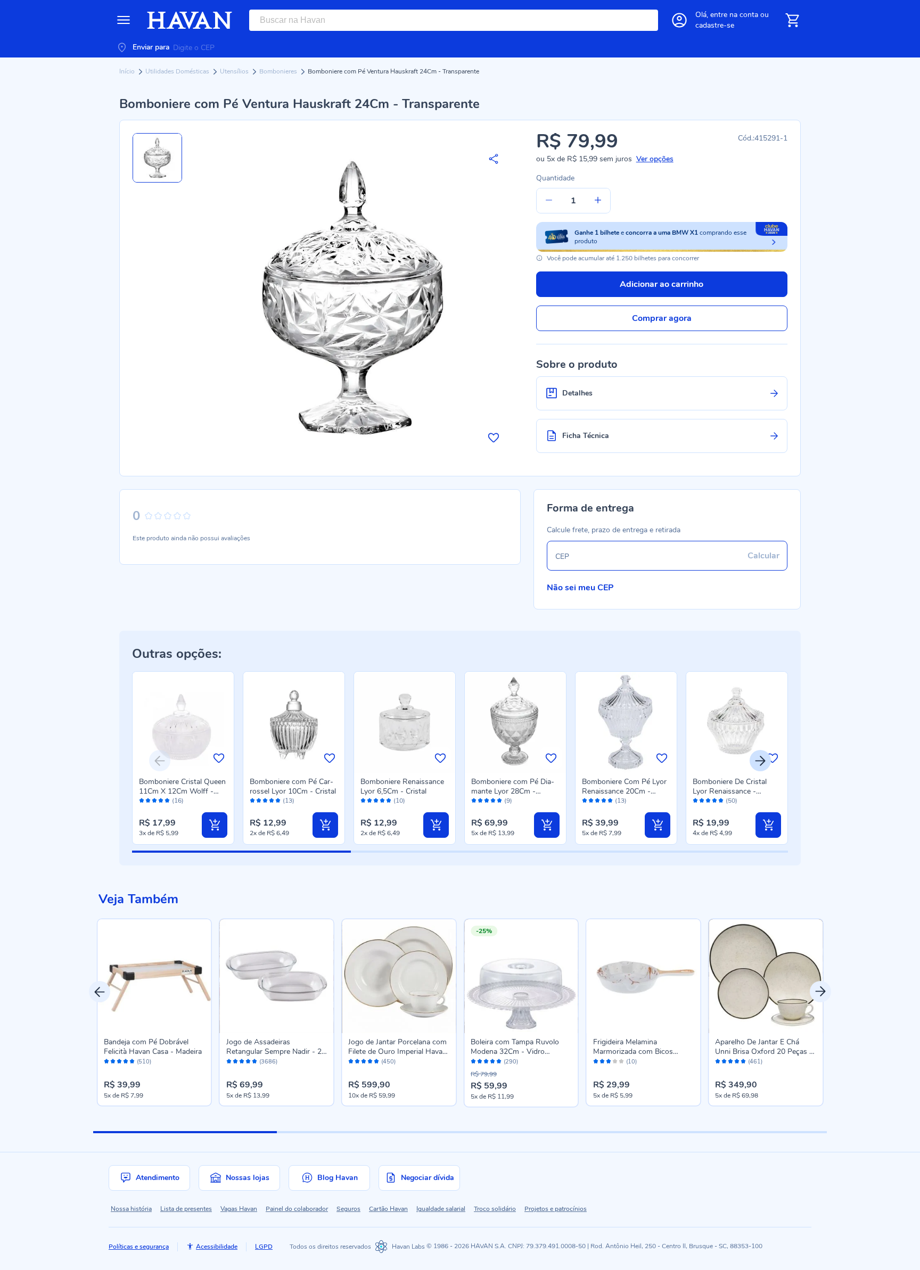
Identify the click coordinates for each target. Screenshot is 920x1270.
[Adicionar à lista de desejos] (493, 437)
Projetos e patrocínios (555, 1209)
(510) (144, 1062)
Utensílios (235, 71)
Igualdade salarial (440, 1209)
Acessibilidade (216, 1246)
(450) (388, 1062)
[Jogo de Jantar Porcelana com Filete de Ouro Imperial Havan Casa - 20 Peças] (399, 976)
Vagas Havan (238, 1209)
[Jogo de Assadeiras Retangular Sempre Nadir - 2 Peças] (277, 976)
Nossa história (131, 1209)
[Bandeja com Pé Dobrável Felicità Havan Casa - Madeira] (154, 976)
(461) (755, 1062)
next (820, 991)
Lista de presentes (186, 1209)
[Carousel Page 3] (552, 1132)
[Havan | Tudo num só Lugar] (189, 20)
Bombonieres (279, 71)
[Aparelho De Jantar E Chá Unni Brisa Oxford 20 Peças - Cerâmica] (766, 976)
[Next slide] (760, 760)
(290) (511, 1062)
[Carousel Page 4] (735, 1132)
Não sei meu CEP (580, 587)
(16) (178, 801)
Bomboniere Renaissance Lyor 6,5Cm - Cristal (402, 786)
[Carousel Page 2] (369, 1132)
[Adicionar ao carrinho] (214, 825)
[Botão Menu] (123, 20)
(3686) (268, 1062)
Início (127, 71)
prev (99, 991)
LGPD (264, 1246)
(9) (508, 801)
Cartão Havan (388, 1209)
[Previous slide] (159, 760)
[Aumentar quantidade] (598, 200)
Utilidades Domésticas (178, 71)
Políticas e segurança (139, 1246)
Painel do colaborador (297, 1209)
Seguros (348, 1209)
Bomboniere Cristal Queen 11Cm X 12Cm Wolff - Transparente (182, 791)
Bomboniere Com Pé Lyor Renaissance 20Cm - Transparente (624, 791)
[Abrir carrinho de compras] (792, 20)
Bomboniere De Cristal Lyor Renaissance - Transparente (730, 791)
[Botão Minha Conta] (679, 20)
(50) (731, 801)
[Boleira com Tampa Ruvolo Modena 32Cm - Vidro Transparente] (521, 976)
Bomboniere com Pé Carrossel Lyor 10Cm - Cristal (293, 786)
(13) (288, 801)
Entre (734, 15)
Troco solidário (495, 1209)
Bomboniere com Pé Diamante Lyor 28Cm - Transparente (512, 791)
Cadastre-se (714, 25)
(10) (399, 801)
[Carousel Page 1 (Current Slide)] (185, 1132)
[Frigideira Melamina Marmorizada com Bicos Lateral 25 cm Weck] (644, 976)
